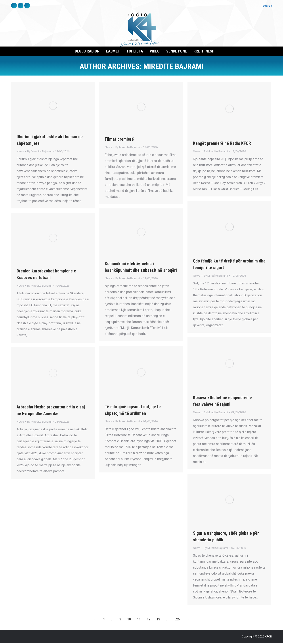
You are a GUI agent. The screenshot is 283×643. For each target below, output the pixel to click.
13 (158, 619)
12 (148, 619)
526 (177, 619)
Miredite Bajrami (173, 66)
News (20, 151)
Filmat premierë (119, 139)
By (39, 151)
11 (139, 619)
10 (129, 619)
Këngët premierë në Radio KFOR (222, 143)
